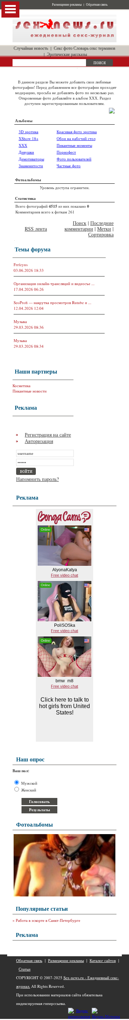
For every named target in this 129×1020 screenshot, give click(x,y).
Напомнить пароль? (37, 479)
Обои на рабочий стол (76, 138)
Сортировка (101, 234)
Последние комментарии (89, 226)
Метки (104, 228)
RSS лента (36, 228)
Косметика (21, 385)
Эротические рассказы (67, 54)
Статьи (24, 969)
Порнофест (66, 152)
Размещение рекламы (67, 5)
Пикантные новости (30, 391)
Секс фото (63, 48)
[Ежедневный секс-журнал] (64, 40)
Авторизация (39, 441)
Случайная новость (31, 48)
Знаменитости (31, 165)
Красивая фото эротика (77, 131)
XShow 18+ (28, 138)
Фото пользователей (74, 159)
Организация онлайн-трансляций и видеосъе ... (54, 283)
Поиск (79, 223)
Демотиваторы (31, 159)
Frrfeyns (21, 264)
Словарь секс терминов (94, 48)
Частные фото (69, 165)
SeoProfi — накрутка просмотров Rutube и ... (52, 302)
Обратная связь (97, 5)
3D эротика (28, 131)
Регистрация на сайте (48, 434)
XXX (23, 145)
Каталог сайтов (103, 960)
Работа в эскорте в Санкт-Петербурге (48, 920)
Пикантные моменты (74, 145)
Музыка (20, 321)
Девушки (26, 152)
